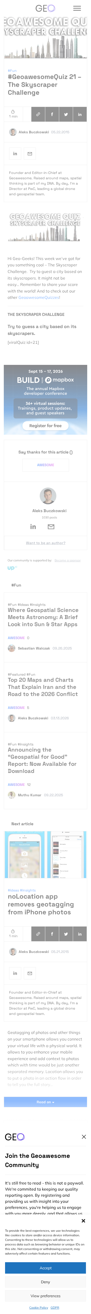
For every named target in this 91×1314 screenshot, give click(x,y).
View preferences (45, 1295)
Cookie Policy (38, 1307)
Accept (46, 1268)
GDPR (55, 1307)
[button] (83, 1220)
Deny (45, 1281)
